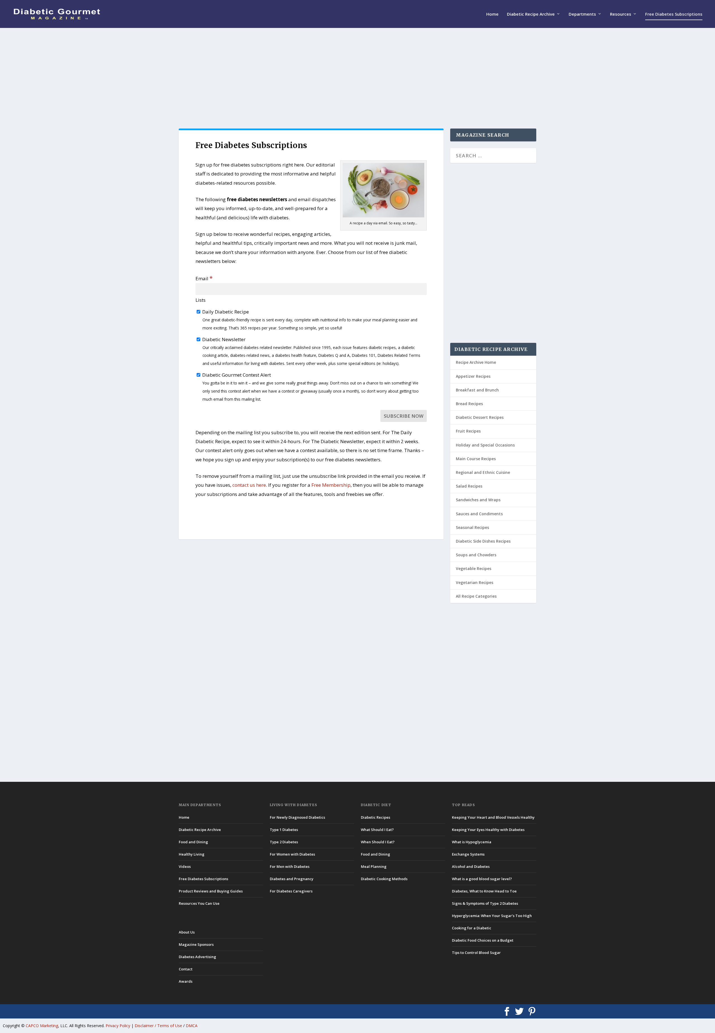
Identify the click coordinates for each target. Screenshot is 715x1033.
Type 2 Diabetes (284, 841)
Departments (582, 14)
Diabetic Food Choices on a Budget (482, 940)
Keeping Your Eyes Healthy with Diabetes (488, 829)
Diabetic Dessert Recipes (480, 417)
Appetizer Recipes (473, 376)
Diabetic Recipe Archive (531, 14)
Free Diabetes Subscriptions (673, 14)
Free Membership (331, 485)
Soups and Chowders (476, 554)
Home (492, 14)
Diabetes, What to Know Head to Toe (484, 891)
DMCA (191, 1025)
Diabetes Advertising (197, 956)
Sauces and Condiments (479, 513)
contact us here (249, 485)
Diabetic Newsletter (310, 351)
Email (204, 278)
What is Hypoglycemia (471, 841)
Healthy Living (191, 854)
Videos (185, 866)
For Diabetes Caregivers (291, 891)
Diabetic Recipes (375, 817)
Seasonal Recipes (472, 527)
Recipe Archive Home (476, 362)
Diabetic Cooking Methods (384, 878)
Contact (185, 969)
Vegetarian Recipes (474, 582)
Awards (185, 981)
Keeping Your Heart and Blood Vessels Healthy (493, 817)
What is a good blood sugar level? (482, 878)
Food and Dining (193, 841)
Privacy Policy (118, 1025)
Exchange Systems (468, 854)
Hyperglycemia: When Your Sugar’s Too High (492, 915)
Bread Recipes (469, 403)
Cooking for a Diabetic (471, 927)
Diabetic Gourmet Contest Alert (310, 387)
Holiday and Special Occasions (485, 445)
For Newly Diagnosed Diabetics (297, 817)
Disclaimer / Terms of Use (158, 1025)
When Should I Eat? (378, 841)
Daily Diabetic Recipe (309, 319)
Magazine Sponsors (196, 944)
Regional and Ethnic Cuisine (483, 472)
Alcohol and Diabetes (471, 866)
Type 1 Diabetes (284, 829)
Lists (201, 300)
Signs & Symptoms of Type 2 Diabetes (485, 903)
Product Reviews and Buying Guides (211, 891)
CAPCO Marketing (42, 1025)
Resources (620, 14)
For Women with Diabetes (292, 854)
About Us (187, 932)
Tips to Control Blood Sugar (476, 952)
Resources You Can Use (199, 903)
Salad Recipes (469, 486)
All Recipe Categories (476, 596)
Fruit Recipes (468, 431)
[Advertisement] (346, 78)
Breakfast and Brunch (477, 390)
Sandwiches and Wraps (478, 499)
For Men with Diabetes (289, 866)
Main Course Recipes (476, 458)
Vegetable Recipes (473, 568)
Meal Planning (374, 866)
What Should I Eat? (377, 829)
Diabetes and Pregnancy (291, 878)
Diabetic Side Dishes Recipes (483, 541)
